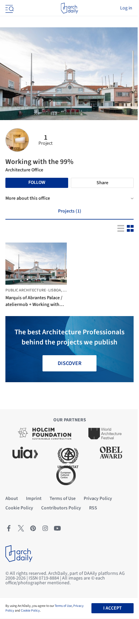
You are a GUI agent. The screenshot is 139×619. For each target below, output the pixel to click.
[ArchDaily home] (69, 8)
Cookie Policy (30, 610)
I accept (112, 608)
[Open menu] (8, 8)
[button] (27, 279)
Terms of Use (63, 605)
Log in (126, 8)
